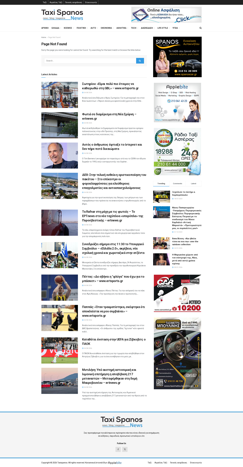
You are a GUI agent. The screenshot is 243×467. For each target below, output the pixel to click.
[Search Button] (201, 27)
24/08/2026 (87, 92)
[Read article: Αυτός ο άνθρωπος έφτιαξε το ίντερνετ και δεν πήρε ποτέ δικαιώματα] (59, 156)
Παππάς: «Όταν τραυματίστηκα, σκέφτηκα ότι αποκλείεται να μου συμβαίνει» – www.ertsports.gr (113, 311)
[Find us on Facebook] (118, 449)
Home (43, 37)
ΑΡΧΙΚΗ (45, 28)
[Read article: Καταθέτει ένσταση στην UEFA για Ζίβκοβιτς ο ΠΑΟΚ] (59, 350)
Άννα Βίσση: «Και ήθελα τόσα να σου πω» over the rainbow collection (185, 241)
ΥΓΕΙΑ (175, 28)
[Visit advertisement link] (166, 15)
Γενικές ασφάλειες (73, 2)
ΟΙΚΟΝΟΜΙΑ (106, 28)
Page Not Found (54, 37)
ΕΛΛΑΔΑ (55, 28)
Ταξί (45, 2)
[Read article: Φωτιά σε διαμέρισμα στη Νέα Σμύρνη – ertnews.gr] (59, 125)
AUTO (93, 28)
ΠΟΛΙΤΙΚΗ (81, 28)
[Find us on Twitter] (125, 449)
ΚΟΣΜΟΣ (68, 28)
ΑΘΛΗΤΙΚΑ (121, 28)
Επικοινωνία (91, 2)
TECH (133, 28)
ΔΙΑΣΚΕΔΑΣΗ (147, 28)
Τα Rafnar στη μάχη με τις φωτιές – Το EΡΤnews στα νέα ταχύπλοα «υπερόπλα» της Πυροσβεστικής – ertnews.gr (112, 216)
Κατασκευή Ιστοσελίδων (96, 463)
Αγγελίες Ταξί (56, 2)
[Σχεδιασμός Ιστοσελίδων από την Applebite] (115, 463)
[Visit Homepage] (62, 14)
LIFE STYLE (163, 28)
